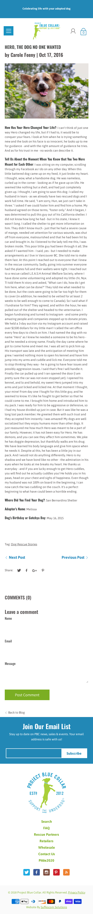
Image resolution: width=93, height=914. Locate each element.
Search (46, 821)
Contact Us (46, 854)
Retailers (46, 841)
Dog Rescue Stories (24, 544)
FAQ (46, 828)
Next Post (17, 557)
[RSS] (66, 872)
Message (10, 663)
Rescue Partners (46, 834)
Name (8, 618)
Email (8, 641)
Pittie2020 (46, 860)
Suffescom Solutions (54, 907)
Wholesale (46, 847)
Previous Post (73, 557)
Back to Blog (16, 712)
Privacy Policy (76, 892)
